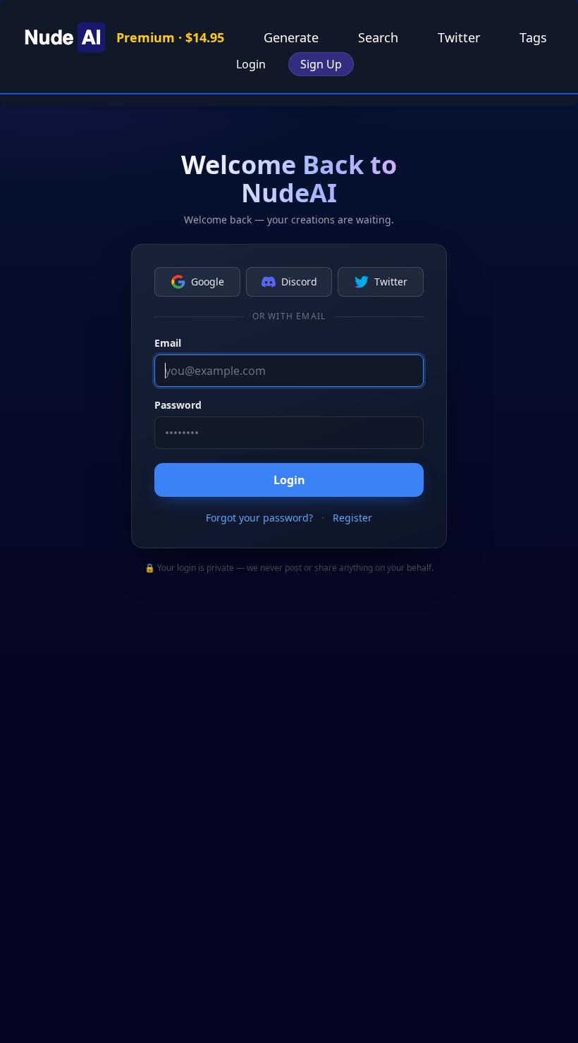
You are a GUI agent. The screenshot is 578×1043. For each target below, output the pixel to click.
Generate (291, 37)
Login (251, 64)
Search (378, 37)
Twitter (459, 37)
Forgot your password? (259, 517)
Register (352, 517)
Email (167, 343)
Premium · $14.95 (170, 37)
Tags (533, 37)
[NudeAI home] (62, 37)
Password (178, 405)
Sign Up (321, 64)
